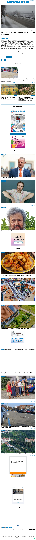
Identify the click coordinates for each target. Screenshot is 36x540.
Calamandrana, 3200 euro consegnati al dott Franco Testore (14, 399)
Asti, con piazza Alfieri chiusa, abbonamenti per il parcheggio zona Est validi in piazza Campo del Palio (18, 427)
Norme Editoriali (24, 536)
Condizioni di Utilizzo (18, 537)
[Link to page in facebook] (1, 38)
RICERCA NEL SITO (32, 0)
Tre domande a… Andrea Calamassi (8, 177)
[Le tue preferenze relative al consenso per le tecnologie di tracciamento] (34, 538)
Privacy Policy (28, 536)
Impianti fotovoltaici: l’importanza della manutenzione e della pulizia (16, 328)
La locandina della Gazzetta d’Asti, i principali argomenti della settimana (9, 79)
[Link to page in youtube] (17, 530)
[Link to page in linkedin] (4, 38)
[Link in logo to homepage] (6, 527)
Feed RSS (3, 536)
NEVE (11, 57)
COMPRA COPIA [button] (18, 134)
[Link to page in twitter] (3, 38)
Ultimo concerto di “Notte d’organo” (26, 78)
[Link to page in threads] (7, 38)
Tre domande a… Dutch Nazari (7, 204)
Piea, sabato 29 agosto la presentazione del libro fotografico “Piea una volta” (17, 453)
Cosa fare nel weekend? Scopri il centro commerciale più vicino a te (15, 301)
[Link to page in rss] (19, 530)
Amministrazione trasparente (18, 536)
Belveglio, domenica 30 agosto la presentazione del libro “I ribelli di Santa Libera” (25, 98)
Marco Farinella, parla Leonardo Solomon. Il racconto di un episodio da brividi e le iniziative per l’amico (18, 373)
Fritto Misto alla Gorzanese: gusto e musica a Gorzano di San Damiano (16, 275)
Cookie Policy (32, 536)
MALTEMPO (8, 57)
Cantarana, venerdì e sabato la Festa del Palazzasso (9, 98)
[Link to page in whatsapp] (5, 38)
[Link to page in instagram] (13, 530)
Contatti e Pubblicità (7, 536)
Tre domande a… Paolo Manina (7, 230)
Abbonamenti (12, 536)
